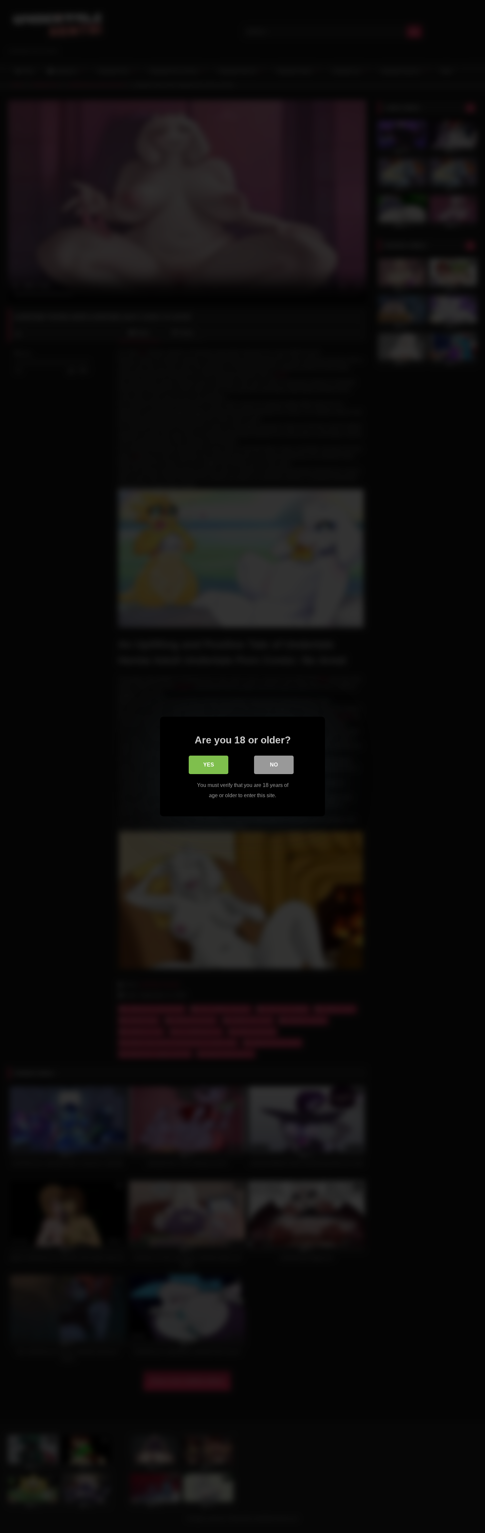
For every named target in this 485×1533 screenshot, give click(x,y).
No (274, 764)
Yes (208, 764)
